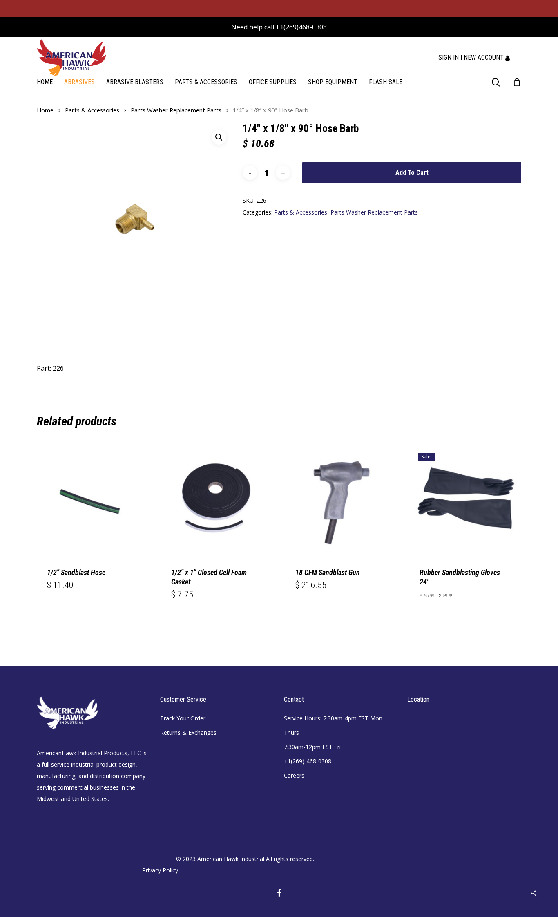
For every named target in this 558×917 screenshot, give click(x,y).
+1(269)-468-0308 (307, 761)
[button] (219, 137)
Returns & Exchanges (188, 732)
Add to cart (412, 173)
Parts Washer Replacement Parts (176, 110)
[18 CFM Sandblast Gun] (341, 500)
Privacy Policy (160, 870)
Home (45, 110)
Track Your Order (182, 718)
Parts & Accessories (92, 110)
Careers (294, 775)
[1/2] (93, 500)
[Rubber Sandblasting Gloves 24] (465, 500)
